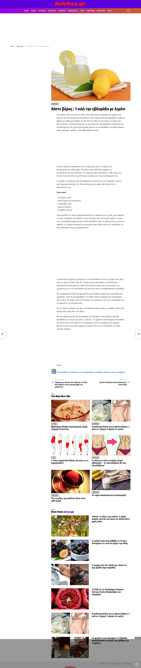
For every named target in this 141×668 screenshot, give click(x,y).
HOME (26, 11)
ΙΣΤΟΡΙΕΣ (42, 11)
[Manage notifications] (136, 664)
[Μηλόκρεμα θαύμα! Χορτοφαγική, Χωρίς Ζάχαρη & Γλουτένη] (70, 411)
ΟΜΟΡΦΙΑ (90, 11)
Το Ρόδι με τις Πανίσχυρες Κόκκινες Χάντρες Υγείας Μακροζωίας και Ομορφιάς (108, 592)
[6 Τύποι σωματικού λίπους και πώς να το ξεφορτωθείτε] (70, 444)
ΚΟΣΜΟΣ (61, 11)
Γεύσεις (54, 424)
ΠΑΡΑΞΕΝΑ (52, 11)
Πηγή (59, 365)
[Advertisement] (70, 28)
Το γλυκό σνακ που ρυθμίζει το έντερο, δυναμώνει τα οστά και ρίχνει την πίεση (110, 542)
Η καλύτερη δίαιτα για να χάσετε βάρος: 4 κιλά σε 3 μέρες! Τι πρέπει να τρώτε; (111, 428)
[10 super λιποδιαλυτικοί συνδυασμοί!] (111, 480)
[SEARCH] (128, 10)
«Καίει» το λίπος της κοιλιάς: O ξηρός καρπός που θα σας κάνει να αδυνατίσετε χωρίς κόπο (111, 519)
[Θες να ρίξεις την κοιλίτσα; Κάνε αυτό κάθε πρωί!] (70, 481)
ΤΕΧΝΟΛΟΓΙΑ (72, 11)
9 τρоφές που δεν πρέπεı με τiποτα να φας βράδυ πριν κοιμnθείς (109, 566)
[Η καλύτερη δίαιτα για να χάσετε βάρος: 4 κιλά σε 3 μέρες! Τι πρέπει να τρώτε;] (111, 411)
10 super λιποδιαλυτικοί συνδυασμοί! (109, 495)
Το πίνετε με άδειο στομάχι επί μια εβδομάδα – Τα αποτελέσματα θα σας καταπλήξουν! (109, 463)
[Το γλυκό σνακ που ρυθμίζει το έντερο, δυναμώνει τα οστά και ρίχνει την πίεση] (70, 550)
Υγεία (53, 457)
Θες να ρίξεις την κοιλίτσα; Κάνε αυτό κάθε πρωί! (68, 499)
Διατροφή (95, 424)
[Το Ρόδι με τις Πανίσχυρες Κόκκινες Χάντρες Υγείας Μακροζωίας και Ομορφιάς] (70, 598)
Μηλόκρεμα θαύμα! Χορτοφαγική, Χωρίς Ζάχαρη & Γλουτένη (69, 428)
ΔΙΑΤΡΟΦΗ (101, 11)
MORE (110, 11)
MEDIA (33, 11)
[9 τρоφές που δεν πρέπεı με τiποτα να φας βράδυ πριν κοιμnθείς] (70, 574)
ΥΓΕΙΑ (82, 11)
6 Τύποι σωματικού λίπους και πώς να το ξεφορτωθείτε (69, 461)
